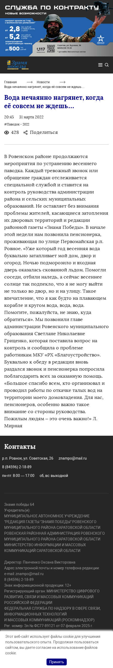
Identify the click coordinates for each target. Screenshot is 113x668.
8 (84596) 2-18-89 (17, 467)
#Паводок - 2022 (16, 124)
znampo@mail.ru (73, 458)
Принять (56, 662)
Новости (43, 82)
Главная (10, 82)
